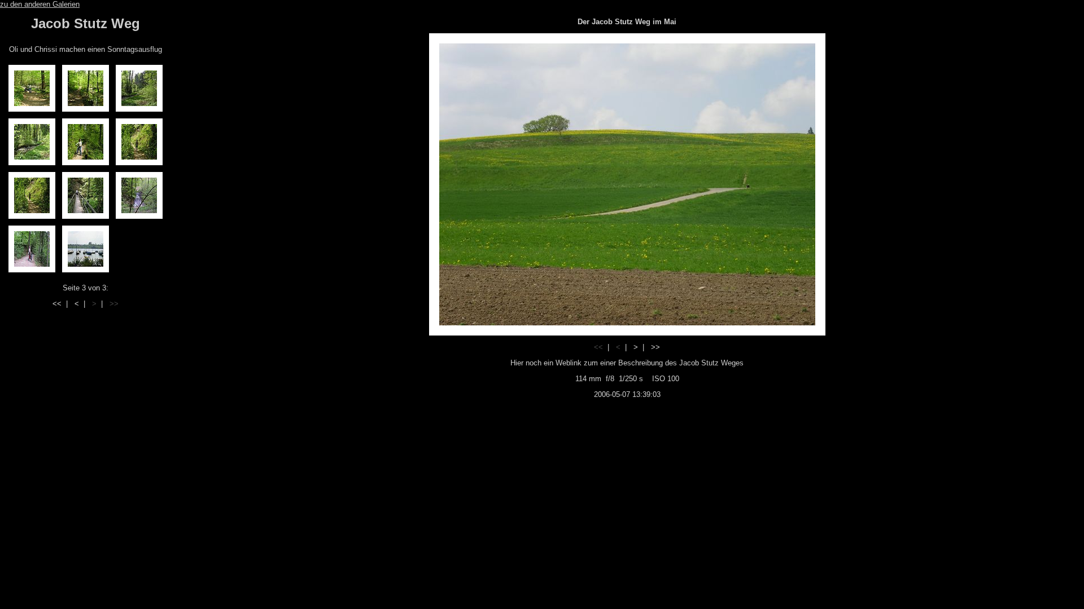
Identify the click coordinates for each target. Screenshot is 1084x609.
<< (57, 303)
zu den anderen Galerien (40, 4)
